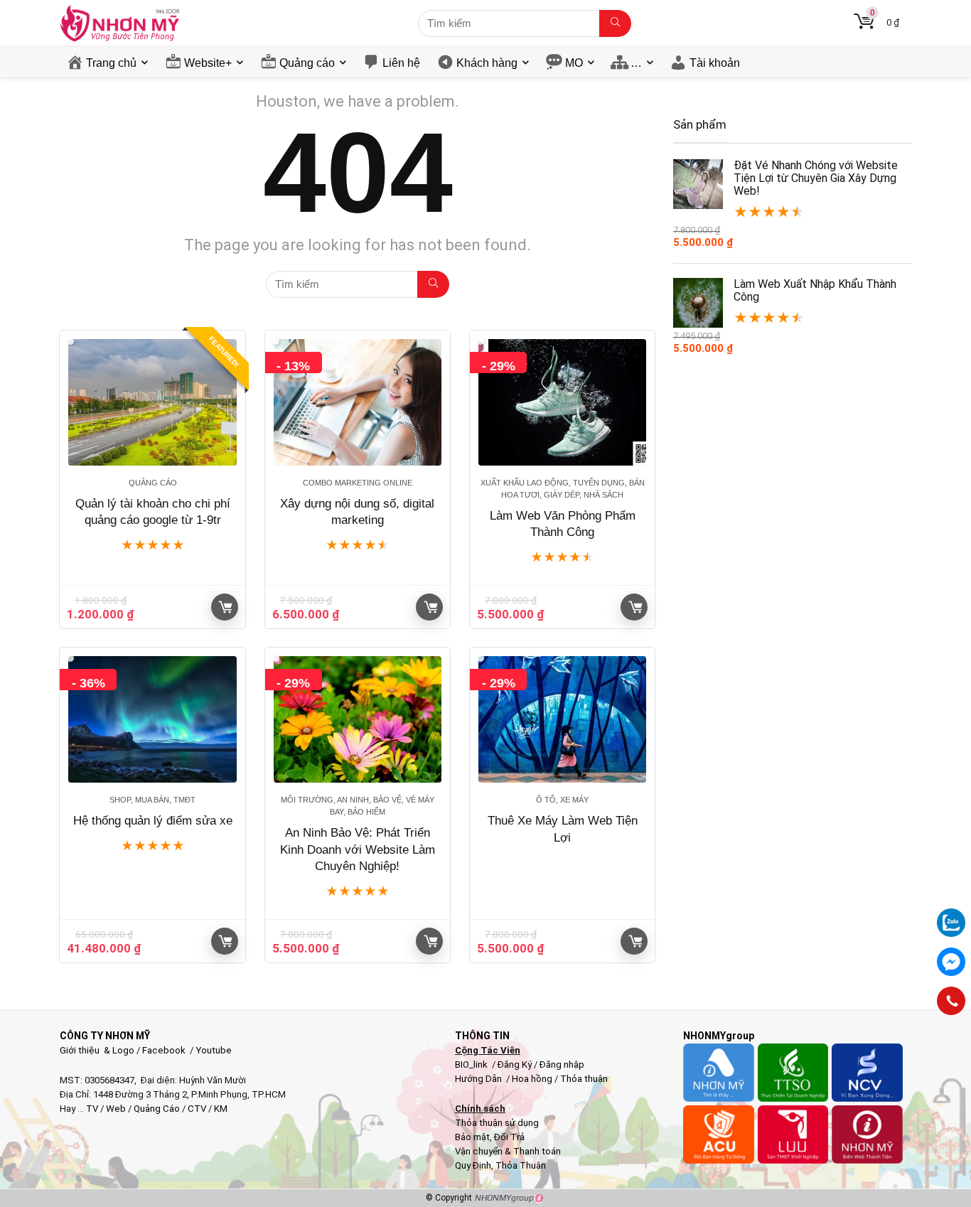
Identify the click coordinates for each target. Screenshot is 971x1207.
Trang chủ (111, 63)
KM (220, 1108)
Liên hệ (401, 63)
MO (574, 63)
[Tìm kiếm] (615, 23)
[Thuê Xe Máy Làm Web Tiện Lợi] (562, 719)
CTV (197, 1108)
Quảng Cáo (157, 1108)
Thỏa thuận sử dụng (497, 1122)
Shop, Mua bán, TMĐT (152, 799)
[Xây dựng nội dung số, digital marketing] (357, 402)
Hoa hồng (532, 1078)
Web (116, 1108)
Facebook (164, 1050)
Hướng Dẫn (479, 1078)
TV (91, 1108)
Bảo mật (472, 1137)
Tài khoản (715, 63)
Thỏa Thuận (519, 1165)
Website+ (208, 63)
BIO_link (472, 1064)
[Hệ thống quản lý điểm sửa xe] (152, 719)
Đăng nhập (562, 1064)
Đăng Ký (516, 1064)
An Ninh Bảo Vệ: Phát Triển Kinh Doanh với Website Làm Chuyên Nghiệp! (357, 850)
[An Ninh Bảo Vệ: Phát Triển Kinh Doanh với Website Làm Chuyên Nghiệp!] (357, 719)
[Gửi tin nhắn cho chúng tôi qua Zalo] (951, 914)
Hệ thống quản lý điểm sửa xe (152, 820)
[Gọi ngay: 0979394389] (951, 1001)
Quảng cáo (307, 63)
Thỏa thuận (583, 1078)
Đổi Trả (509, 1137)
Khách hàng (486, 63)
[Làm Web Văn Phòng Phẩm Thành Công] (562, 402)
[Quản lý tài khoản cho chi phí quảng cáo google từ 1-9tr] (152, 402)
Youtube (213, 1050)
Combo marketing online (357, 482)
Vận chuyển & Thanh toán (508, 1151)
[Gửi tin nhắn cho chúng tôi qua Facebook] (951, 962)
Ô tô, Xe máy (562, 799)
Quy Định (473, 1165)
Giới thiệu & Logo (97, 1050)
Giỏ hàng (224, 607)
